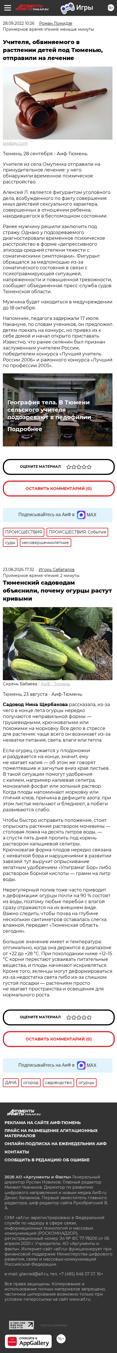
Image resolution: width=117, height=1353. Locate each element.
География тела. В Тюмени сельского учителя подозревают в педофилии (49, 410)
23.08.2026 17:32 (18, 569)
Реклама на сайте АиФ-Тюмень (43, 1122)
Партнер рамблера (53, 1325)
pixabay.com (15, 143)
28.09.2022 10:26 (19, 23)
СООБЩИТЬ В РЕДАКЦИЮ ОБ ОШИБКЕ (47, 1159)
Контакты (17, 1152)
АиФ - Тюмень (55, 683)
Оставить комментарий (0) (59, 488)
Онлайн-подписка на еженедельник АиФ (55, 1143)
